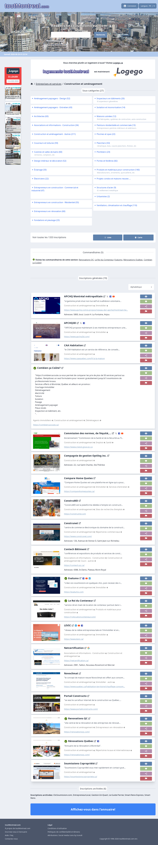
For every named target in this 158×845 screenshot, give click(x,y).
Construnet (71, 523)
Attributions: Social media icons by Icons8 (65, 835)
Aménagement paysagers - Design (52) (51, 98)
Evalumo (118, 259)
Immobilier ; (102, 487)
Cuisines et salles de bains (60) (47, 152)
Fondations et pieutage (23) (46, 220)
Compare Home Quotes (78, 478)
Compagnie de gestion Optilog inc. (85, 455)
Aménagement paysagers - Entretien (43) (52, 107)
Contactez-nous (11, 839)
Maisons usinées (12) (105, 116)
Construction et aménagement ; (80, 305)
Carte (140, 237)
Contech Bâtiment (75, 549)
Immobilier (101, 305)
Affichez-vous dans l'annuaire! (93, 809)
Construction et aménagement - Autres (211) (54, 134)
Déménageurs (93, 420)
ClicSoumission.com (62, 795)
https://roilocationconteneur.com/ (80, 617)
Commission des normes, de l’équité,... (87, 433)
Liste (109, 237)
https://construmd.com (75, 513)
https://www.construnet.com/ (78, 536)
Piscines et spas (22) (105, 134)
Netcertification (74, 648)
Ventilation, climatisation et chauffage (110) (116, 205)
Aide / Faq (9, 835)
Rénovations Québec (133, 259)
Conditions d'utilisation (57, 828)
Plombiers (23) (102, 152)
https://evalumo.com (74, 592)
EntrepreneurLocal (81, 795)
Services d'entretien (118, 487)
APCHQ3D (70, 323)
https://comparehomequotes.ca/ (79, 491)
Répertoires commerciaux (108, 532)
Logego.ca (118, 62)
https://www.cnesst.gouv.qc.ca (78, 447)
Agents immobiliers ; (43, 420)
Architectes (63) (40, 116)
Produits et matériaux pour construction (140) (117, 169)
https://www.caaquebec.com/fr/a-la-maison (84, 358)
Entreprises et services (48, 83)
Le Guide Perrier (116, 795)
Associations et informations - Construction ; (86, 558)
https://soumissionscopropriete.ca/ (80, 776)
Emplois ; (101, 442)
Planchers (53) (102, 143)
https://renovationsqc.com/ (77, 731)
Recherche (100, 35)
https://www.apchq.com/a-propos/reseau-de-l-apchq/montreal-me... (96, 310)
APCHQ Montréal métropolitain (83, 296)
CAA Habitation (73, 345)
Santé (109, 442)
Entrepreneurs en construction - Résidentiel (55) (55, 202)
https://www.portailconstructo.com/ (81, 709)
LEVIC (67, 625)
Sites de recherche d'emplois (109, 509)
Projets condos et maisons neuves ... (113, 178)
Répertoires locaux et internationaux (113, 750)
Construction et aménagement (78, 354)
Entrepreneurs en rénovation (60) (48, 211)
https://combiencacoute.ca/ (46, 424)
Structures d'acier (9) (105, 187)
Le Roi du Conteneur (104, 259)
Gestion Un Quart (99, 795)
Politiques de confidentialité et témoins (64, 832)
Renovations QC (86, 259)
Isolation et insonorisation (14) (110, 107)
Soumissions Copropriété (79, 763)
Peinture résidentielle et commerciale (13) (115, 125)
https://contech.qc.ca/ (74, 565)
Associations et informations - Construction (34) (55, 125)
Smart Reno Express (134, 795)
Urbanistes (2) (102, 196)
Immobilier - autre (104, 682)
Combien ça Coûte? (49, 367)
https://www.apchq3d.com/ (77, 336)
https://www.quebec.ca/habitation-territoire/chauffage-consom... (94, 686)
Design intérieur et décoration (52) (49, 160)
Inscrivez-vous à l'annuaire (16, 832)
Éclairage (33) (39, 169)
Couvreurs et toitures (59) (45, 143)
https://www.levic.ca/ (74, 639)
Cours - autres (87, 560)
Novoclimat (71, 673)
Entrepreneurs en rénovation (110, 727)
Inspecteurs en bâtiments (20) (110, 98)
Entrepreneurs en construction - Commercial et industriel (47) (54, 189)
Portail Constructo (75, 696)
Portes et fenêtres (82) (106, 160)
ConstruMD (71, 500)
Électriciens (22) (40, 178)
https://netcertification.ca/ (76, 660)
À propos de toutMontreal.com (17, 828)
